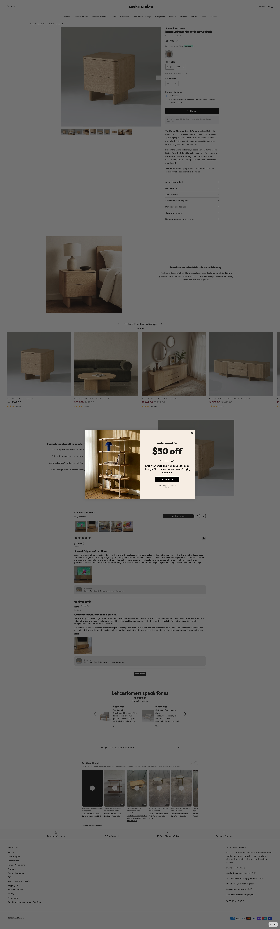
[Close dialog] (192, 433)
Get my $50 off (167, 479)
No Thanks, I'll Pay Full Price (167, 486)
